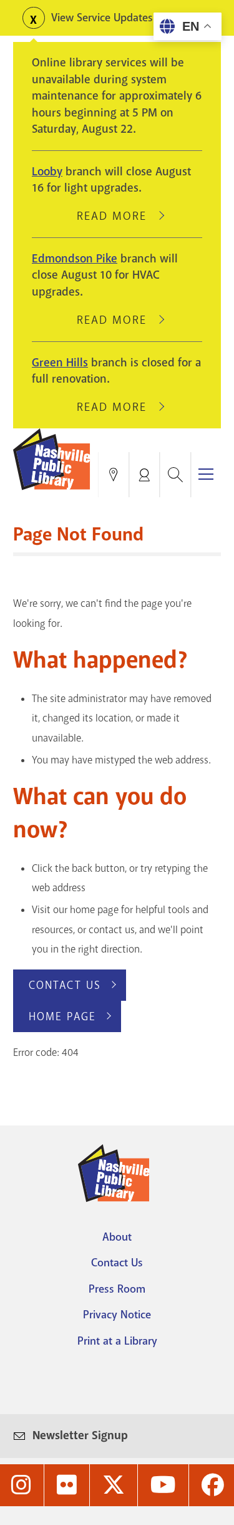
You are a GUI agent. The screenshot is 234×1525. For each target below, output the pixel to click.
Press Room (117, 1289)
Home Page (62, 1016)
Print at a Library (117, 1341)
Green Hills (60, 362)
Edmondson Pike (74, 258)
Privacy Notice (117, 1314)
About (117, 1237)
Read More (117, 216)
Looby (47, 171)
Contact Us (65, 985)
